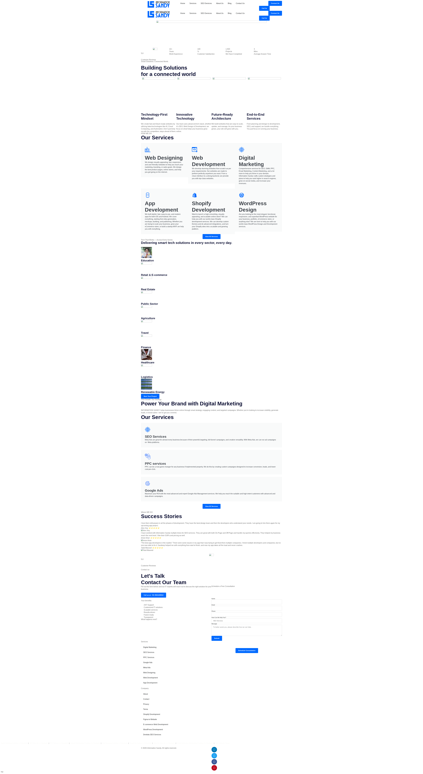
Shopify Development (151, 714)
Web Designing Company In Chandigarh (114, 743)
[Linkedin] (214, 749)
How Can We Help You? (219, 617)
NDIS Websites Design (222, 743)
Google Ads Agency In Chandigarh (140, 743)
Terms (145, 709)
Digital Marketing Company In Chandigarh (14, 743)
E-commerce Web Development (155, 724)
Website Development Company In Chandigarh (85, 743)
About (145, 694)
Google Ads (147, 662)
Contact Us (240, 3)
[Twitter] (214, 755)
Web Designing (149, 673)
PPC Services (148, 657)
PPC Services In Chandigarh (59, 743)
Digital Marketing (149, 647)
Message (214, 624)
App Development (150, 683)
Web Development (150, 678)
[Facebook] (214, 762)
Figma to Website (150, 719)
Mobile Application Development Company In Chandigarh (195, 743)
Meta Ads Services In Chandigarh (164, 743)
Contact (146, 699)
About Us (219, 3)
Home (182, 3)
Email (213, 605)
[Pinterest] (214, 768)
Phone (213, 611)
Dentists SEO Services (152, 735)
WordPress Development (153, 729)
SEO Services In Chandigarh (38, 743)
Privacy (146, 704)
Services (192, 3)
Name (213, 598)
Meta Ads (146, 667)
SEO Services (206, 3)
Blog (229, 3)
